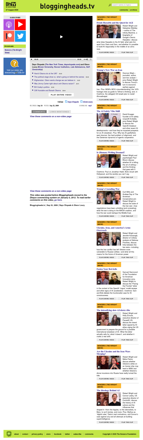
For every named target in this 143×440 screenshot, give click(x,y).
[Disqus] (61, 153)
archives (133, 10)
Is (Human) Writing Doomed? (111, 152)
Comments (39, 111)
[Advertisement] (14, 120)
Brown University (45, 67)
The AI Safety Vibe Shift (108, 111)
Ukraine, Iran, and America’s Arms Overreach (113, 229)
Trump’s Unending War (108, 188)
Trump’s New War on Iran (109, 70)
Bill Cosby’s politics (42, 87)
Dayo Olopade (73, 101)
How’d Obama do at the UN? (46, 73)
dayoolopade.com (71, 64)
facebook (57, 434)
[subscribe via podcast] (9, 29)
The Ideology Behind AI (108, 390)
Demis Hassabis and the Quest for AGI (115, 22)
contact (25, 434)
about (16, 434)
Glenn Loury (88, 101)
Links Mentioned (59, 111)
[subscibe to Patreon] (8, 40)
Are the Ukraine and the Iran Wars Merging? (113, 352)
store (48, 434)
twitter (67, 434)
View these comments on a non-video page (51, 116)
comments (124, 10)
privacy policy (37, 434)
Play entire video (61, 94)
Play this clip (127, 52)
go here (58, 199)
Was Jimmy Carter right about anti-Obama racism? (54, 83)
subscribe (77, 434)
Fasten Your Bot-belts (107, 269)
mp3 (90, 105)
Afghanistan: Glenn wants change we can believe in (55, 80)
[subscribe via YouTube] (20, 29)
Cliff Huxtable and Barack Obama (47, 90)
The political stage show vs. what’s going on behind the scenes (59, 76)
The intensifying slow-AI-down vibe (113, 310)
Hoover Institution (62, 67)
